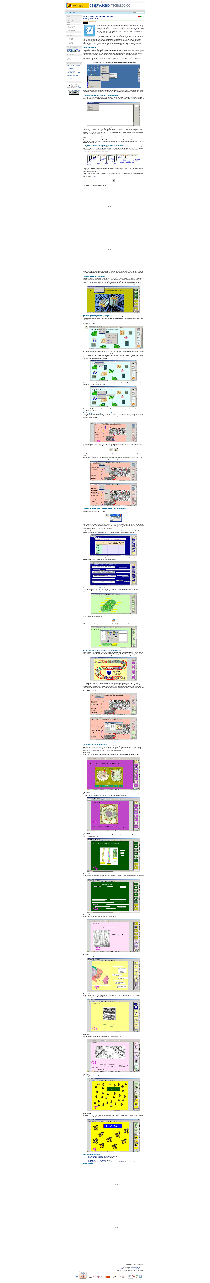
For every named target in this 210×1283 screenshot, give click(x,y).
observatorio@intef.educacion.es (137, 1267)
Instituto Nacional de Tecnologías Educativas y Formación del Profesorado (129, 1268)
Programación (70, 27)
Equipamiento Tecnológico (76, 1)
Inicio (68, 1)
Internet (85, 1)
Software (90, 1)
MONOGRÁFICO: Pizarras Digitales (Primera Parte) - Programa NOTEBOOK (106, 1161)
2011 (69, 40)
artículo (93, 176)
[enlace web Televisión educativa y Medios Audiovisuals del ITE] (123, 1278)
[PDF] (139, 17)
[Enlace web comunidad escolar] (99, 1278)
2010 (69, 42)
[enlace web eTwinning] (115, 1278)
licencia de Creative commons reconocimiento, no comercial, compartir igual (74, 89)
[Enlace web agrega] (91, 1278)
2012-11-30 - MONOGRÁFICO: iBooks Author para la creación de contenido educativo (74, 67)
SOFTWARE (86, 18)
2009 (69, 43)
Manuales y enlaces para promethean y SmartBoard (100, 1159)
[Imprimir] (141, 17)
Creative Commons (140, 1266)
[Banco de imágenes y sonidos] (139, 1278)
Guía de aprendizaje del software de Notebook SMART (101, 1156)
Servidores (70, 28)
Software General (71, 26)
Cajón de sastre (97, 1)
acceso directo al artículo (132, 29)
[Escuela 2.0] (75, 1278)
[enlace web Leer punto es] (107, 1278)
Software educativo (94, 18)
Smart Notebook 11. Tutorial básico (96, 1160)
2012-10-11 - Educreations (72, 75)
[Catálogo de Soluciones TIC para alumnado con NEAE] (131, 1278)
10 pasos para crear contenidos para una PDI (99, 16)
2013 (69, 38)
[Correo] (143, 17)
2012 (69, 39)
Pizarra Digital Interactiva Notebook (96, 1157)
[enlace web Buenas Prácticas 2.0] (83, 1278)
